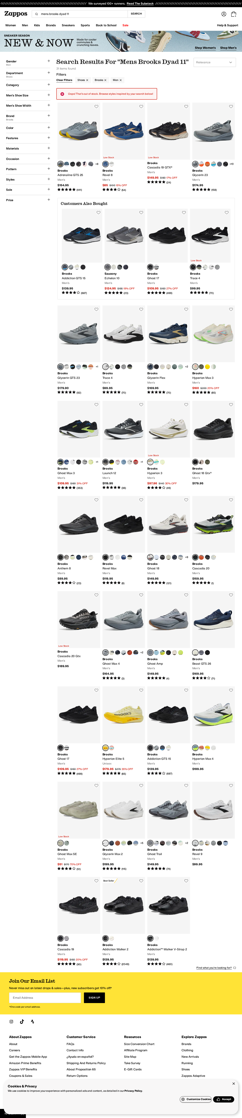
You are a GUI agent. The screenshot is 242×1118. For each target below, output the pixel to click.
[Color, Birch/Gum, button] (114, 267)
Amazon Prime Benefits (25, 1063)
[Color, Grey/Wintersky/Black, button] (205, 267)
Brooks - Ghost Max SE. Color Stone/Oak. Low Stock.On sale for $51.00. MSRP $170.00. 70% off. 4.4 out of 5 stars (78, 826)
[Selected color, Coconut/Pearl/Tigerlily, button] (150, 557)
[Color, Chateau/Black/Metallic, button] (201, 462)
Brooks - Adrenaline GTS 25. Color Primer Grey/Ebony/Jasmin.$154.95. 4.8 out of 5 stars (78, 147)
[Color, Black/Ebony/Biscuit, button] (219, 843)
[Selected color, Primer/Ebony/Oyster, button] (150, 653)
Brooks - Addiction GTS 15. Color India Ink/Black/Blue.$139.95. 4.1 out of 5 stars (82, 252)
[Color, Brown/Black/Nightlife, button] (162, 843)
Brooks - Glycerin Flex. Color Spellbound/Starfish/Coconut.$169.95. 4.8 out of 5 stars (168, 350)
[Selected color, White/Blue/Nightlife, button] (195, 748)
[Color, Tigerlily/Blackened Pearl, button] (136, 462)
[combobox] (80, 14)
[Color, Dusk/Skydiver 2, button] (126, 267)
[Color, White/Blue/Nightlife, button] (162, 653)
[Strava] (32, 1021)
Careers (14, 1050)
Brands (186, 1044)
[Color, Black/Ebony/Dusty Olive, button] (199, 267)
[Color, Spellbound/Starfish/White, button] (112, 843)
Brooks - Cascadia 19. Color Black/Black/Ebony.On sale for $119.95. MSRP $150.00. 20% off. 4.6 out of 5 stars (78, 921)
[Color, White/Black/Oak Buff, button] (112, 164)
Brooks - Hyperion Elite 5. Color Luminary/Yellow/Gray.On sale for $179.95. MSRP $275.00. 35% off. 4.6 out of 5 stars (123, 731)
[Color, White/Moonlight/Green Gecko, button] (118, 557)
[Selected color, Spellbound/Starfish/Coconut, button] (150, 367)
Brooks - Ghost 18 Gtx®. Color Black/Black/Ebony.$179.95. (213, 445)
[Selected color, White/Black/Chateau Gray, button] (105, 843)
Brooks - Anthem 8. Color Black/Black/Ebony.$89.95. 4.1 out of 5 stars (78, 540)
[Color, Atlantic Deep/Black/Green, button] (181, 843)
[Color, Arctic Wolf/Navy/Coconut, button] (112, 653)
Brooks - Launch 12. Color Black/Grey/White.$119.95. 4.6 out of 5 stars (123, 445)
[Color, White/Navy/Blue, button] (124, 653)
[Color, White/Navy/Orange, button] (201, 164)
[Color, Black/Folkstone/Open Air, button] (136, 653)
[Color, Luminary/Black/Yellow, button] (162, 462)
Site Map (130, 1056)
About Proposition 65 (81, 1069)
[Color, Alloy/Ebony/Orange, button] (67, 938)
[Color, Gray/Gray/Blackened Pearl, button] (201, 653)
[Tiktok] (22, 1021)
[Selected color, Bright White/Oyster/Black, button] (105, 367)
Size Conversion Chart (139, 1044)
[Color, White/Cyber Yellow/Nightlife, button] (162, 367)
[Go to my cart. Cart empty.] (233, 14)
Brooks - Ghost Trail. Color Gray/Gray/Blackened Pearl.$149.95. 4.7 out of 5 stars (168, 826)
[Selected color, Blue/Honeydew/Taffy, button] (105, 164)
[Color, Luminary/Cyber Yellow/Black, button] (207, 367)
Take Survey (132, 1063)
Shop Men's (228, 48)
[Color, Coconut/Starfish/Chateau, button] (168, 367)
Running (187, 1063)
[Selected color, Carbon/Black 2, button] (108, 267)
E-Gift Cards (133, 1069)
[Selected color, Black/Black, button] (105, 938)
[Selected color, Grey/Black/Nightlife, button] (195, 557)
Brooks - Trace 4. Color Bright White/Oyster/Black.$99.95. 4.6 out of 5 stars (123, 350)
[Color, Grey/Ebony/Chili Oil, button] (71, 267)
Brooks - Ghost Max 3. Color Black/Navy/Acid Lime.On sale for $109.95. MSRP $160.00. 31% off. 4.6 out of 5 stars (78, 445)
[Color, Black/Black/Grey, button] (207, 653)
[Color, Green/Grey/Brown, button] (174, 367)
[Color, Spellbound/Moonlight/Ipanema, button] (67, 164)
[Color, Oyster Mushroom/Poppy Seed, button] (112, 557)
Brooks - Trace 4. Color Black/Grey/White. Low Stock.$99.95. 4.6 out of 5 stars (210, 252)
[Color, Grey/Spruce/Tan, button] (168, 557)
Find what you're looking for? (214, 967)
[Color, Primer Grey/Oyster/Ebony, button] (213, 843)
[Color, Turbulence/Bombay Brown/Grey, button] (91, 164)
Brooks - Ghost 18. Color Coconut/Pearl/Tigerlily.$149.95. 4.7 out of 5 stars (168, 540)
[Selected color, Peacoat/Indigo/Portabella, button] (195, 653)
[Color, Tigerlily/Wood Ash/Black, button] (201, 748)
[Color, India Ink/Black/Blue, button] (162, 748)
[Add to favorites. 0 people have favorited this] (96, 106)
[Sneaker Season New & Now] (121, 41)
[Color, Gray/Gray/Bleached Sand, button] (168, 843)
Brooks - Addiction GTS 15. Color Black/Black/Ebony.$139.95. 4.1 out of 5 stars (168, 731)
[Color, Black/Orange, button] (156, 367)
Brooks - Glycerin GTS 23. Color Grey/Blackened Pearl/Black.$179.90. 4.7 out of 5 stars (78, 350)
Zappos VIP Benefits (23, 1069)
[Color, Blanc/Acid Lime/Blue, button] (201, 367)
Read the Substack (140, 3)
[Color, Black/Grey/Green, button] (73, 557)
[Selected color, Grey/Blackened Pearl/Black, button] (195, 164)
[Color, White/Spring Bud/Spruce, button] (156, 557)
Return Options (77, 1076)
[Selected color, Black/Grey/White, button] (193, 267)
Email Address (23, 997)
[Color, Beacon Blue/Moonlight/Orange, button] (124, 557)
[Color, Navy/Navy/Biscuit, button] (118, 653)
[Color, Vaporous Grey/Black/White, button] (77, 267)
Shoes (81, 80)
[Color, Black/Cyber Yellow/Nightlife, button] (226, 164)
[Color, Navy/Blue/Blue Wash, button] (226, 843)
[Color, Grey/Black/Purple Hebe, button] (213, 748)
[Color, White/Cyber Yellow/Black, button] (207, 748)
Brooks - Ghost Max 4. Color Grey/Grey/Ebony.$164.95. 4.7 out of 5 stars (123, 635)
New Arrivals (190, 1056)
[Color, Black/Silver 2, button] (120, 267)
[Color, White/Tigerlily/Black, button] (174, 653)
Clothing (187, 1050)
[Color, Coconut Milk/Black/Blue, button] (91, 557)
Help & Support (227, 25)
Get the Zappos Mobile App (28, 1056)
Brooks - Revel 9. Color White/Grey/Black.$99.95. (213, 826)
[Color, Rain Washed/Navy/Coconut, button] (181, 557)
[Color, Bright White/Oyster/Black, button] (211, 267)
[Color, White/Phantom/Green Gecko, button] (85, 367)
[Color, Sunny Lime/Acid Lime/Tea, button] (91, 462)
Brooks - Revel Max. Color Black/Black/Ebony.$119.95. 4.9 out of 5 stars (123, 540)
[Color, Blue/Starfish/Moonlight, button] (67, 462)
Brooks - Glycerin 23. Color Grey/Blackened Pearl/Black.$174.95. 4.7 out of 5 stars (213, 147)
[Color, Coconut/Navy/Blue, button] (213, 164)
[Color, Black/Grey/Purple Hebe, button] (168, 653)
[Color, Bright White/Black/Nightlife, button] (124, 843)
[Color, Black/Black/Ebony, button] (83, 267)
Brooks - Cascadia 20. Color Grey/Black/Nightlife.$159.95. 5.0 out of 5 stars (213, 540)
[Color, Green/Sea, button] (67, 843)
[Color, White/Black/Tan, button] (85, 557)
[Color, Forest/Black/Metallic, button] (207, 462)
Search (136, 13)
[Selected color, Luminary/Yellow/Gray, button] (105, 748)
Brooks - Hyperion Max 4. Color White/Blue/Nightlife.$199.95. (213, 731)
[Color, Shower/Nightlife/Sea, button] (181, 653)
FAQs (70, 1044)
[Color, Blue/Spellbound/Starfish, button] (79, 557)
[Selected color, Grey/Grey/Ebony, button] (105, 653)
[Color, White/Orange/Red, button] (130, 653)
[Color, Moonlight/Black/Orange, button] (124, 462)
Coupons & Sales (20, 1076)
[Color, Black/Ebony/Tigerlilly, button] (130, 557)
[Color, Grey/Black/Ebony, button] (217, 267)
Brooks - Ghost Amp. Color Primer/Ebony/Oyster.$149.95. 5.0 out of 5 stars (168, 635)
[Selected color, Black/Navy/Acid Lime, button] (60, 462)
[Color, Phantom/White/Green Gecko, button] (130, 843)
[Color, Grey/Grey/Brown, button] (201, 843)
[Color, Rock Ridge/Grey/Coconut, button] (67, 557)
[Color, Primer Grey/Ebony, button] (85, 462)
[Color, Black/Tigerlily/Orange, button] (201, 557)
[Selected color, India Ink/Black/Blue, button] (65, 267)
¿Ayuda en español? (80, 1056)
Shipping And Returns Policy (86, 1063)
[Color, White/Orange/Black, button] (207, 843)
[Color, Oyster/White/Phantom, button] (130, 462)
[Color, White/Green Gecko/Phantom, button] (181, 367)
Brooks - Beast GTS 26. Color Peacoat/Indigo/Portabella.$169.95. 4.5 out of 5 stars (213, 635)
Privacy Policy (133, 1090)
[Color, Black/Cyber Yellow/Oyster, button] (112, 462)
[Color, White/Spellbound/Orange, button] (85, 164)
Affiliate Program (135, 1050)
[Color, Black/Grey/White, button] (67, 367)
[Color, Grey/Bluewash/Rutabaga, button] (213, 557)
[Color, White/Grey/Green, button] (156, 843)
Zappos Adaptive (193, 1076)
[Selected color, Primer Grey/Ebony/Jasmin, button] (60, 164)
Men (115, 80)
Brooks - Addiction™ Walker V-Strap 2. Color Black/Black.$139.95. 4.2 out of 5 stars (168, 921)
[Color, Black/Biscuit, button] (73, 164)
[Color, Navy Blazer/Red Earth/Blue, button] (174, 557)
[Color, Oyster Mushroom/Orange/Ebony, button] (156, 267)
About (13, 1044)
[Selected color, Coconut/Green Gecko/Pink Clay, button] (195, 367)
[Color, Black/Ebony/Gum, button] (207, 557)
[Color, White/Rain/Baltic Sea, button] (79, 367)
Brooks (99, 80)
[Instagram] (11, 1021)
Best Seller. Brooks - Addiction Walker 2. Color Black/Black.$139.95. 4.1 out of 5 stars (123, 921)
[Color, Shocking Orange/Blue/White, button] (207, 164)
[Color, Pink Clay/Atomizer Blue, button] (112, 748)
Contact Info (75, 1050)
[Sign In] (223, 14)
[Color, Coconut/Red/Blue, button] (118, 462)
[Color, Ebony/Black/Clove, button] (174, 843)
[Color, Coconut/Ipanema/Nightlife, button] (213, 367)
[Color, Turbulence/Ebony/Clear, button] (219, 164)
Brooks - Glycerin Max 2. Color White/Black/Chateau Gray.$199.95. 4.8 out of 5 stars (123, 826)
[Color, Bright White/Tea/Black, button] (73, 462)
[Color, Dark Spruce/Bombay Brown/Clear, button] (118, 843)
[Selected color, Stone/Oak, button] (60, 843)
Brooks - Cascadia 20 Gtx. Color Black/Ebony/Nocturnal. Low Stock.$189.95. (78, 635)
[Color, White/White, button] (112, 938)
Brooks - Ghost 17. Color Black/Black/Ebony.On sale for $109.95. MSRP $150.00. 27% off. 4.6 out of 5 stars (167, 252)
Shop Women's (205, 48)
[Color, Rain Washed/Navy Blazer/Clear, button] (136, 843)
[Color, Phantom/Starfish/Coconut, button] (79, 164)
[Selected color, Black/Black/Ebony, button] (150, 267)
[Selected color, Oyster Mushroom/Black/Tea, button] (150, 462)
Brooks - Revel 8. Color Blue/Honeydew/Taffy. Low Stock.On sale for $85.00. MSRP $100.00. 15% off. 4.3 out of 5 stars (123, 147)
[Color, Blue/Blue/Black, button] (156, 653)
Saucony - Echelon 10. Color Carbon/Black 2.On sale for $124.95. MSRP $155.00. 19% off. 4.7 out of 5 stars (125, 252)
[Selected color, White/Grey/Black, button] (195, 843)
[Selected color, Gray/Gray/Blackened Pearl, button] (150, 843)
